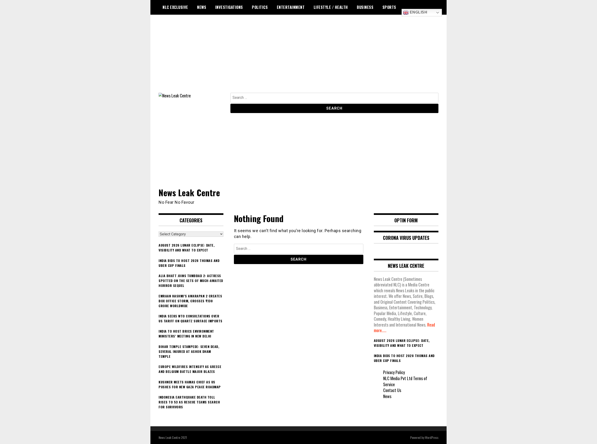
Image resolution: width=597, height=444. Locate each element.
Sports (389, 7)
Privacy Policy (394, 372)
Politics (260, 7)
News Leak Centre (189, 192)
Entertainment (291, 7)
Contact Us (392, 390)
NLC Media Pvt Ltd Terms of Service (405, 381)
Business (365, 7)
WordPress (431, 437)
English (418, 12)
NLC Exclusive (175, 7)
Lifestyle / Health (331, 7)
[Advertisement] (298, 57)
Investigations (229, 7)
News (201, 7)
